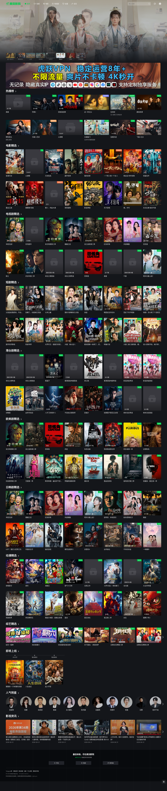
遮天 (27, 586)
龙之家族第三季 (89, 244)
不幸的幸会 (127, 549)
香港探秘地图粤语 (110, 381)
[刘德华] (112, 702)
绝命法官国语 (147, 413)
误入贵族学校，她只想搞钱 (152, 344)
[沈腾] (141, 702)
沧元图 (126, 586)
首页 (28, 4)
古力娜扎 (69, 710)
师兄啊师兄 (29, 618)
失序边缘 (87, 449)
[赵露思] (98, 702)
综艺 (75, 4)
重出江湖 (9, 208)
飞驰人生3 (140, 137)
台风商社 (107, 549)
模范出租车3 (69, 549)
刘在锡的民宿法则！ (65, 645)
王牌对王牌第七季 (143, 645)
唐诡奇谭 (140, 112)
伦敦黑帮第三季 (11, 481)
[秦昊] (54, 702)
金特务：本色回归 (110, 517)
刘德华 (112, 710)
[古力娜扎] (69, 702)
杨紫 (126, 710)
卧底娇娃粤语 (128, 381)
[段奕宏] (40, 702)
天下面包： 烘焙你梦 (91, 645)
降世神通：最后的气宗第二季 (54, 481)
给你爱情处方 (128, 517)
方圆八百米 (36, 137)
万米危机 (48, 176)
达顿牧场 (146, 449)
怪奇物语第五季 (109, 449)
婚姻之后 (68, 244)
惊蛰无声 (146, 176)
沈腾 (141, 710)
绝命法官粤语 (128, 413)
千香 (125, 276)
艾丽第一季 (29, 481)
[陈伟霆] (83, 702)
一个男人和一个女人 (111, 176)
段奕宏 (40, 710)
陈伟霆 (83, 710)
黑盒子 (47, 381)
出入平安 (48, 687)
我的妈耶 (87, 176)
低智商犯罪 (62, 112)
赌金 (144, 517)
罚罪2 (34, 112)
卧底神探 (87, 208)
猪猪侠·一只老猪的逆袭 (14, 687)
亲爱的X (87, 549)
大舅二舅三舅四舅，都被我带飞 (133, 344)
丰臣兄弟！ (10, 244)
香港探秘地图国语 (71, 381)
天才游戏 (107, 208)
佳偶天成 (113, 137)
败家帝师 (28, 344)
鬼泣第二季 (108, 618)
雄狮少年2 (146, 618)
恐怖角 (86, 276)
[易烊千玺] (155, 702)
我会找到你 (108, 481)
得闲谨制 (68, 208)
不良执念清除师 (70, 413)
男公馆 (86, 381)
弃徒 (66, 449)
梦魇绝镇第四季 (70, 481)
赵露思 (98, 710)
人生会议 (28, 687)
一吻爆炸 (146, 549)
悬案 (7, 112)
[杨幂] (26, 702)
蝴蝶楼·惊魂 (29, 208)
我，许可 (127, 208)
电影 (47, 4)
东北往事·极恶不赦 (149, 208)
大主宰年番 (147, 586)
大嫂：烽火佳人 (70, 344)
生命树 (112, 112)
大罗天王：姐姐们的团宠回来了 (54, 344)
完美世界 (9, 618)
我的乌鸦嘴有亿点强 (72, 312)
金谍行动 (9, 176)
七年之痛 (48, 312)
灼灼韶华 (28, 244)
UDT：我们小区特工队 (13, 549)
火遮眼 (60, 137)
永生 (125, 618)
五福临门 (87, 137)
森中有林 (68, 176)
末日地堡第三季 (50, 244)
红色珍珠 (107, 244)
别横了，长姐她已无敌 (33, 312)
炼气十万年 (68, 586)
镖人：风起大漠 (50, 208)
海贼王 (47, 586)
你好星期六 (36, 645)
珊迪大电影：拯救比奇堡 (53, 618)
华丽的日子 (29, 549)
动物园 (8, 413)
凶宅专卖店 (29, 413)
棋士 (7, 276)
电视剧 (56, 4)
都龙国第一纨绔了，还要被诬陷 (93, 344)
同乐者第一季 (128, 449)
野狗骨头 (9, 137)
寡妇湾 (86, 481)
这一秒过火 (88, 112)
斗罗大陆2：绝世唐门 (111, 586)
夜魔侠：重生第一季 (150, 481)
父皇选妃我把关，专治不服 (15, 312)
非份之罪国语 (49, 276)
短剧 (38, 4)
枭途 (85, 312)
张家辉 (11, 710)
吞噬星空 (9, 586)
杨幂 (25, 710)
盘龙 (66, 618)
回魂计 (86, 413)
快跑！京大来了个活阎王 (151, 312)
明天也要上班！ (148, 276)
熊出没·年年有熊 (129, 176)
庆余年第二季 (30, 276)
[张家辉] (11, 702)
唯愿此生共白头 (109, 312)
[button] (163, 637)
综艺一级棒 (10, 645)
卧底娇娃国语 (147, 381)
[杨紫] (126, 702)
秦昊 (54, 710)
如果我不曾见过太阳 (111, 413)
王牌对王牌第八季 (116, 645)
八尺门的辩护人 (50, 413)
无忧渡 (145, 244)
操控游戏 (48, 549)
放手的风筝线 (10, 344)
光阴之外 (87, 586)
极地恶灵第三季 (129, 481)
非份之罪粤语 (69, 276)
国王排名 (87, 618)
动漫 (66, 4)
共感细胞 (127, 244)
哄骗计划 (107, 344)
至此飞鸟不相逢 (129, 312)
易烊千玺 (155, 710)
